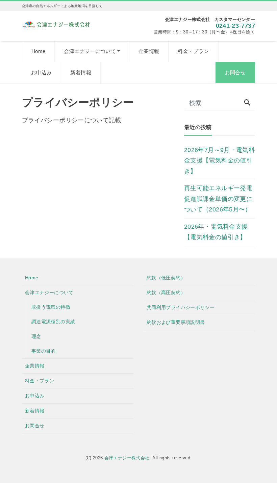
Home (38, 51)
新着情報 (80, 72)
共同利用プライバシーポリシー (181, 307)
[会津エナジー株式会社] (56, 23)
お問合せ (235, 72)
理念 (36, 336)
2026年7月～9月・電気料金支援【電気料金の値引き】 (219, 161)
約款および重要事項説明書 (176, 322)
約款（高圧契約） (166, 292)
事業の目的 (43, 351)
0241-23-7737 (235, 25)
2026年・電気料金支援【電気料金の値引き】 (216, 232)
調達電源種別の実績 (53, 321)
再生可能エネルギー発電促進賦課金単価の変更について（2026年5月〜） (218, 199)
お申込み (41, 72)
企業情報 (148, 51)
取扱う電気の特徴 (50, 307)
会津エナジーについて (90, 51)
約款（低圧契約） (166, 277)
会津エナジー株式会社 (127, 457)
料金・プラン (193, 51)
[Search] (247, 103)
